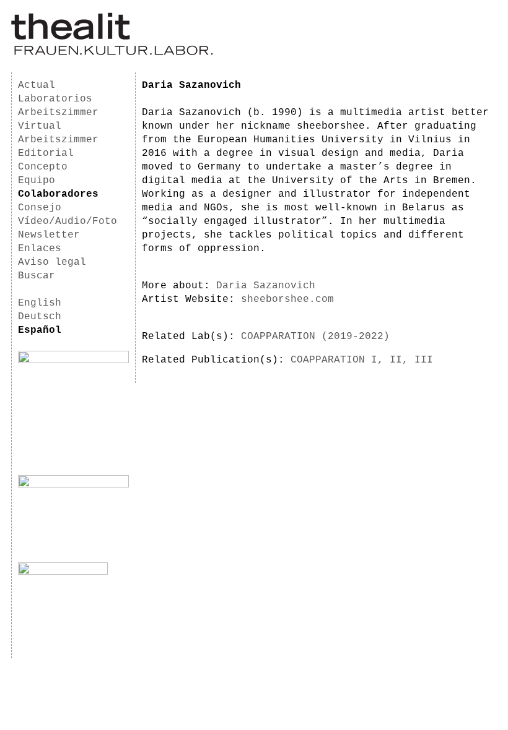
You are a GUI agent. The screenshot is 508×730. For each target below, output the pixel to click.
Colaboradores (58, 194)
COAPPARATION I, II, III (362, 360)
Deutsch (39, 316)
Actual (36, 85)
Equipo (36, 180)
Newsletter (49, 235)
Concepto (43, 167)
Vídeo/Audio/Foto (67, 221)
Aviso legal (52, 262)
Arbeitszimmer (58, 112)
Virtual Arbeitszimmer (58, 133)
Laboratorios (55, 99)
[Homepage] (111, 53)
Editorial (46, 153)
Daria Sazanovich (265, 285)
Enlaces (39, 248)
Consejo (39, 207)
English (39, 303)
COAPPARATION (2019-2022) (315, 336)
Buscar (36, 275)
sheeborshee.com (287, 299)
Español (39, 330)
